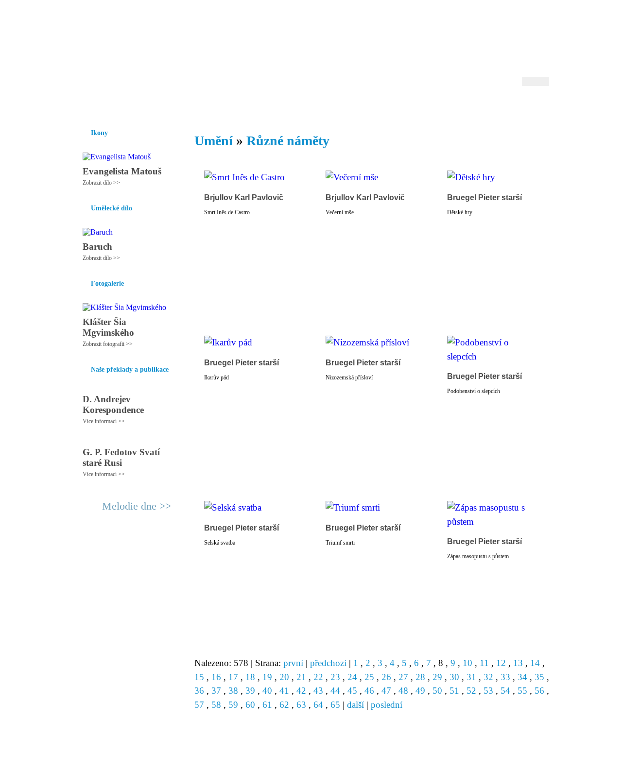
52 (471, 690)
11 (484, 663)
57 (199, 705)
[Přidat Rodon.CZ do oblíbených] (541, 106)
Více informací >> (104, 421)
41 (284, 690)
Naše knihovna (484, 106)
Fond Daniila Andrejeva (508, 21)
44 (335, 690)
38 (233, 690)
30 (454, 677)
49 (420, 690)
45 (352, 690)
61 (267, 705)
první (293, 663)
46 (369, 690)
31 (471, 677)
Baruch (97, 246)
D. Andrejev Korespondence (113, 404)
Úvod (81, 106)
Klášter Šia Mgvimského (108, 327)
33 (505, 677)
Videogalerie (343, 106)
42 (301, 690)
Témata (383, 106)
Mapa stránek (254, 759)
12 (501, 663)
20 (284, 677)
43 (318, 690)
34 (522, 677)
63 (301, 705)
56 (539, 690)
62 (284, 705)
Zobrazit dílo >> (101, 182)
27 (403, 677)
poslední (386, 705)
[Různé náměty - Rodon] (133, 47)
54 (505, 690)
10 (467, 663)
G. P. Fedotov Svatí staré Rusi (121, 457)
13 (518, 663)
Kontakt (289, 759)
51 (454, 690)
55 (522, 690)
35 (539, 677)
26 (386, 677)
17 (233, 677)
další (355, 705)
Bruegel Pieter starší (484, 197)
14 (535, 663)
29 (437, 677)
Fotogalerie (295, 106)
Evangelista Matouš (122, 171)
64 (318, 705)
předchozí (328, 663)
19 (267, 677)
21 (301, 677)
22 (318, 677)
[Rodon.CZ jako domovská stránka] (526, 106)
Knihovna (223, 106)
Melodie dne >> (136, 506)
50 (437, 690)
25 (369, 677)
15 (199, 677)
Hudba (258, 106)
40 (267, 690)
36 (199, 690)
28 (420, 677)
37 (216, 690)
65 (335, 705)
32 (488, 677)
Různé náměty (287, 140)
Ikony (108, 106)
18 (250, 677)
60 (250, 705)
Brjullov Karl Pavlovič (243, 197)
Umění (188, 106)
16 (216, 677)
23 (335, 677)
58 (216, 705)
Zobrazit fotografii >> (108, 344)
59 (233, 705)
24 (352, 677)
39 (250, 690)
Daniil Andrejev (422, 21)
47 (386, 690)
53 (488, 690)
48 (403, 690)
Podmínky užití (211, 759)
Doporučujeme (428, 106)
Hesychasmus (147, 106)
